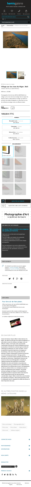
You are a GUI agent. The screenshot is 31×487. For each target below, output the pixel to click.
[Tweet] (10, 278)
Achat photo (22, 427)
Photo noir (5, 430)
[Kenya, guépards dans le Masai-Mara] (15, 406)
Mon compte (4, 13)
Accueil (2, 25)
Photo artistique (6, 424)
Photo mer (5, 427)
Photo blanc (13, 427)
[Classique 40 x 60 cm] (16, 127)
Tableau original (15, 430)
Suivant (25, 75)
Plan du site (19, 484)
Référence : (3, 91)
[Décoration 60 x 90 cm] (16, 133)
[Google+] (17, 278)
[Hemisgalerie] (16, 3)
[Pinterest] (21, 278)
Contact (19, 13)
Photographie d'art (19, 424)
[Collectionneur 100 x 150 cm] (16, 138)
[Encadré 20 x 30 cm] (16, 121)
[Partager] (13, 278)
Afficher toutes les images (8, 84)
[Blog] (16, 474)
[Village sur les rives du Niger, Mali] (11, 75)
